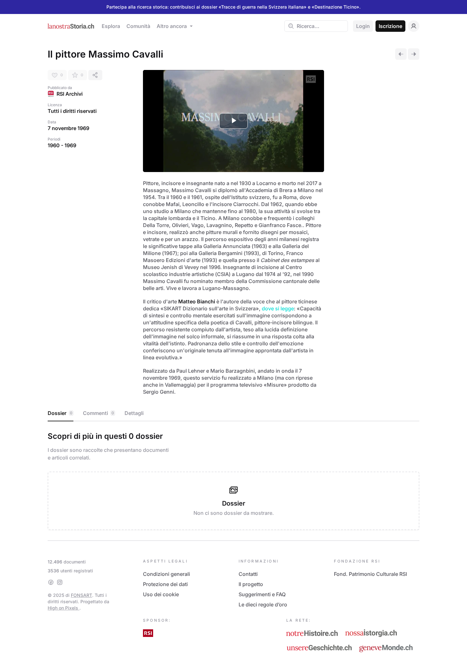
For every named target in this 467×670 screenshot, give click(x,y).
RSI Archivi (70, 94)
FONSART (81, 595)
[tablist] (233, 413)
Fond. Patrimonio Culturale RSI (370, 574)
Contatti (248, 574)
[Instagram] (60, 582)
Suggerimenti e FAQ (262, 594)
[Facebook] (51, 582)
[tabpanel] (233, 479)
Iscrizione (390, 26)
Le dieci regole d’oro (263, 604)
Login (363, 26)
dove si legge (278, 308)
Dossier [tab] (60, 413)
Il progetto (251, 584)
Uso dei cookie (161, 594)
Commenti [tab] (98, 413)
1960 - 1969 (62, 145)
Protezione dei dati (165, 584)
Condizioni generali (166, 574)
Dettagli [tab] (134, 413)
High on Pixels (63, 608)
